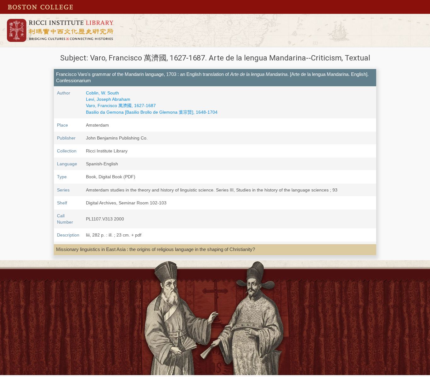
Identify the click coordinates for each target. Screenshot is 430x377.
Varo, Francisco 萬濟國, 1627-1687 (121, 105)
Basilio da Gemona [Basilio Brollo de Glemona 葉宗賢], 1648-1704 (152, 112)
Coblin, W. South (102, 92)
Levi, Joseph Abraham (108, 99)
